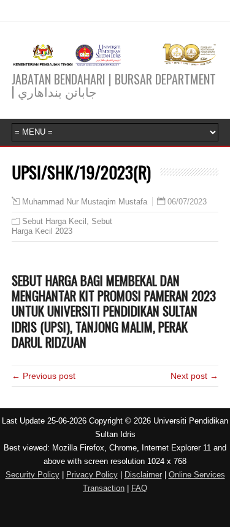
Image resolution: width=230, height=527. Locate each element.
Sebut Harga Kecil (54, 221)
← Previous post (43, 376)
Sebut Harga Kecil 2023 (62, 226)
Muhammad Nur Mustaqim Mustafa (84, 202)
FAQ (139, 488)
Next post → (194, 376)
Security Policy (32, 474)
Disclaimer (143, 474)
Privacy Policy (92, 474)
